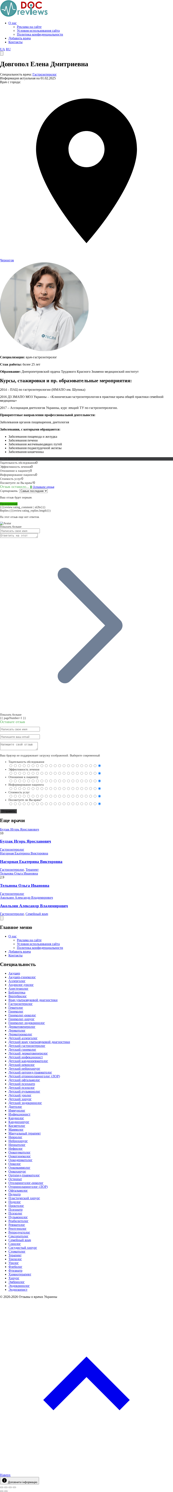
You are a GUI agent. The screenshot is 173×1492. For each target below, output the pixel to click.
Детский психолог (21, 1087)
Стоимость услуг (19, 792)
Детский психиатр (21, 1084)
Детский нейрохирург (24, 1068)
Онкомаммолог (19, 1167)
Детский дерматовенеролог (28, 1053)
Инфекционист (19, 1114)
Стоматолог (17, 1251)
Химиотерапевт (19, 1274)
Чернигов (7, 260)
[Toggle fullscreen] (10, 1487)
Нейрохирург (18, 1141)
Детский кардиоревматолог (28, 1061)
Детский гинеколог (22, 1049)
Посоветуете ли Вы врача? (25, 800)
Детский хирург (20, 1099)
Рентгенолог (17, 1228)
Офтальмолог (18, 1190)
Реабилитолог (18, 1221)
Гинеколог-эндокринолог (26, 1023)
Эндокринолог (19, 1286)
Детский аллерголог (23, 1038)
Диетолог (15, 1106)
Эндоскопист (17, 1289)
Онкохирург (17, 1171)
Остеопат (15, 1179)
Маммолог (16, 1129)
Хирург (13, 1278)
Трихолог (15, 1259)
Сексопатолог (18, 1236)
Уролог (13, 1263)
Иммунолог (16, 1110)
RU (8, 49)
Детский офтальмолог (24, 1080)
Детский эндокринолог (25, 1103)
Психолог (15, 1213)
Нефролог (15, 1148)
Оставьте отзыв (43, 487)
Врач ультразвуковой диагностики (33, 1000)
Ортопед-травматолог (24, 1175)
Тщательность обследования (26, 761)
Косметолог (16, 1126)
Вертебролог (17, 996)
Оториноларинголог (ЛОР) (28, 1186)
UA (2, 49)
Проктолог (16, 1206)
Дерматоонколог (20, 1034)
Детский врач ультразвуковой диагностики (39, 1042)
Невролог (15, 1137)
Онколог (14, 1164)
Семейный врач (37, 914)
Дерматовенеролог (21, 1026)
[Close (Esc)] (1, 1487)
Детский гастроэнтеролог (26, 1046)
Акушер (14, 973)
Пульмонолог (18, 1217)
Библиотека (16, 992)
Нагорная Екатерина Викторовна (24, 853)
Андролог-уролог (21, 985)
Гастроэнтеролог (44, 74)
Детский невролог (21, 1065)
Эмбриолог (16, 1282)
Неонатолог (17, 1145)
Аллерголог (17, 981)
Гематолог (15, 1007)
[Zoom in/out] (14, 1487)
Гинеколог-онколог (22, 1015)
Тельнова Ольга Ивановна (19, 873)
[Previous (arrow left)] (1, 1491)
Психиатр (15, 1209)
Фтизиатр (15, 1270)
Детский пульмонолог (24, 1091)
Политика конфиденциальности (40, 34)
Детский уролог (19, 1095)
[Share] (6, 1487)
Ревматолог (16, 1225)
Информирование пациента (26, 784)
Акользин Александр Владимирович (26, 897)
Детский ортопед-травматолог (30, 1072)
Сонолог (14, 1244)
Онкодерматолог (20, 1160)
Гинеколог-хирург (21, 1019)
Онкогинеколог (19, 1156)
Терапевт (32, 869)
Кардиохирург (18, 1122)
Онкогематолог (19, 1152)
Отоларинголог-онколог (25, 1183)
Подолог (14, 1202)
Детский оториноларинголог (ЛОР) (34, 1076)
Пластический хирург (24, 1198)
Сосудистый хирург (22, 1247)
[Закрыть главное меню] (1, 918)
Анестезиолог (18, 988)
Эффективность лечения (23, 769)
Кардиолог (16, 1118)
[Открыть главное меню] (1, 53)
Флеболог (15, 1266)
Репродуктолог (19, 1232)
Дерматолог (17, 1030)
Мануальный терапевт (24, 1133)
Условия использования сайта (38, 30)
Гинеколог (15, 1011)
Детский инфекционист (25, 1057)
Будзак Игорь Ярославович (19, 829)
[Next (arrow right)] (6, 1491)
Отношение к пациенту (23, 777)
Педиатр (14, 1194)
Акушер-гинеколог (22, 977)
